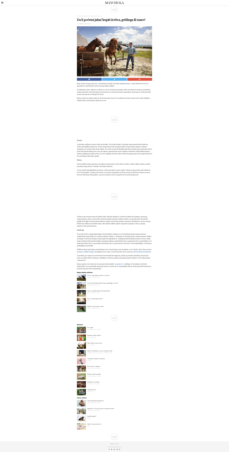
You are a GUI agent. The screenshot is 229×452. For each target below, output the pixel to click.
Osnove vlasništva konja (83, 16)
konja (95, 83)
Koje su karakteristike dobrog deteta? (98, 291)
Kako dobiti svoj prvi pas (94, 343)
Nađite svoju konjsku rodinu (95, 306)
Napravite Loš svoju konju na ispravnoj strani (100, 408)
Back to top (114, 443)
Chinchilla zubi (91, 389)
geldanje (127, 83)
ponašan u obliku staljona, (86, 252)
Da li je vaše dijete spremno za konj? (98, 275)
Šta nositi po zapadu (93, 366)
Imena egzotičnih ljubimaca (95, 400)
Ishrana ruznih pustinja (94, 374)
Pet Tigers (90, 327)
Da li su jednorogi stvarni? (95, 298)
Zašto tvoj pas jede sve (94, 424)
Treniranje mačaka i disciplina (96, 358)
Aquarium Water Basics (94, 335)
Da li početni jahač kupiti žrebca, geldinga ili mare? (102, 283)
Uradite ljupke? (91, 416)
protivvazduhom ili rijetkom (141, 252)
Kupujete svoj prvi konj (96, 16)
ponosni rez (119, 264)
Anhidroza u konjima (93, 382)
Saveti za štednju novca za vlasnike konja (99, 351)
